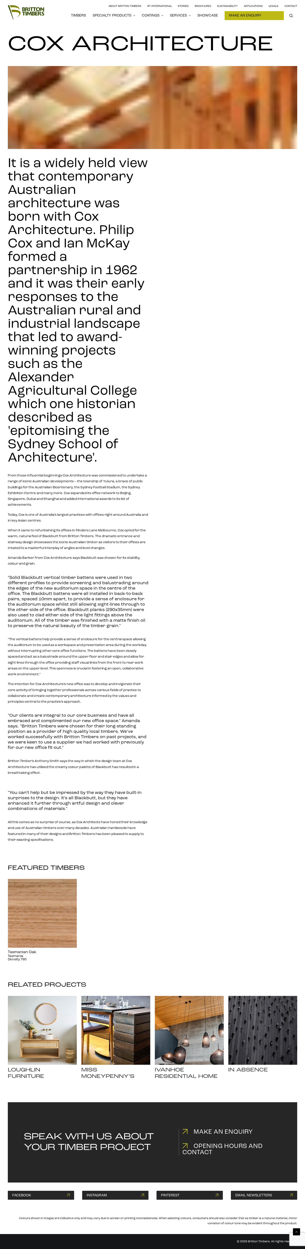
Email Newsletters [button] (253, 1195)
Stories (183, 6)
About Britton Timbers (125, 6)
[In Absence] (262, 1030)
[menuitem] (78, 15)
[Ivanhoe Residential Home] (189, 1030)
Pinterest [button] (170, 1195)
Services (178, 15)
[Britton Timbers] (26, 12)
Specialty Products (112, 15)
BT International (159, 6)
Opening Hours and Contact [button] (222, 1149)
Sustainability (227, 6)
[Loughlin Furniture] (42, 1030)
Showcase (207, 15)
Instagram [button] (97, 1195)
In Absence (248, 1070)
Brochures (203, 6)
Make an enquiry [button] (223, 1132)
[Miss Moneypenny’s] (115, 1030)
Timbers (78, 15)
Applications (253, 6)
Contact (290, 6)
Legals (273, 6)
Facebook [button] (21, 1195)
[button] (293, 15)
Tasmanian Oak (22, 952)
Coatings (150, 15)
